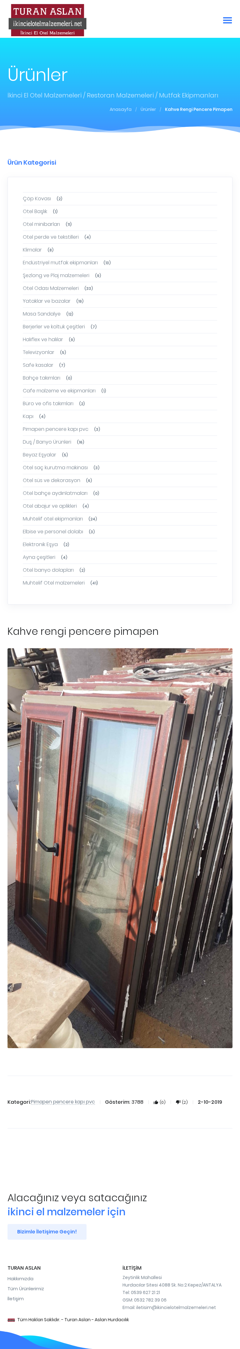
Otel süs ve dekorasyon (57, 480)
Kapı (34, 416)
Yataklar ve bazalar (53, 301)
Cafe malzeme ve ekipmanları (64, 390)
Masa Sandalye (48, 313)
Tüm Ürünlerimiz (26, 1288)
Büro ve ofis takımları (54, 403)
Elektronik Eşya (46, 544)
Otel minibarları (47, 224)
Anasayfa (121, 109)
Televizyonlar (44, 352)
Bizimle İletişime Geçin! (47, 1231)
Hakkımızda (20, 1278)
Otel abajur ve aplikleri (56, 506)
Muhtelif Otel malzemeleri (60, 582)
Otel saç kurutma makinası (61, 467)
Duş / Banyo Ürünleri (53, 442)
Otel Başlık (40, 211)
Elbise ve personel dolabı (59, 531)
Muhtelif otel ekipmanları (60, 518)
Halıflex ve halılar (49, 339)
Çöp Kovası (42, 198)
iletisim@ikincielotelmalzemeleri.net (176, 1307)
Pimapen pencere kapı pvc (61, 429)
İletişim (16, 1298)
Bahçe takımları (47, 377)
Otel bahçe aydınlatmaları (61, 493)
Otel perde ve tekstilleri (57, 237)
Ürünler (148, 109)
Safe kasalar (44, 365)
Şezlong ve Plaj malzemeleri (62, 275)
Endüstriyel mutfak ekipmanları (67, 262)
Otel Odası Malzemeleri (58, 288)
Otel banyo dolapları (54, 570)
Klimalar (38, 249)
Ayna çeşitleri (45, 557)
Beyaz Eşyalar (45, 454)
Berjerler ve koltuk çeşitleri (60, 326)
